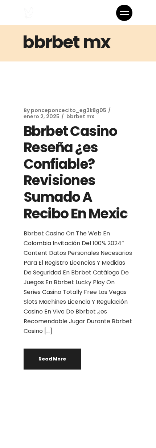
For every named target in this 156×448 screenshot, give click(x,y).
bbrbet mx (80, 116)
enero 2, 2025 (41, 116)
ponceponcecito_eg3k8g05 (68, 110)
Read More (52, 358)
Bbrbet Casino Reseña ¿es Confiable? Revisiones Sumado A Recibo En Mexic (75, 172)
